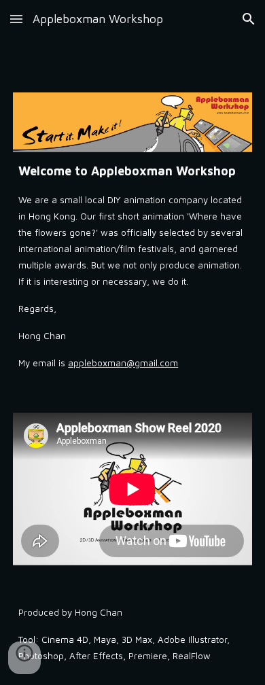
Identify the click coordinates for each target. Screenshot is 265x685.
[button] (16, 18)
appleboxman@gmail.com (123, 362)
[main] (132, 266)
